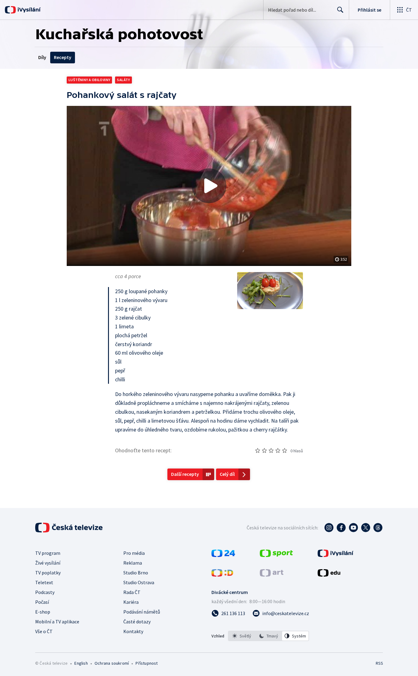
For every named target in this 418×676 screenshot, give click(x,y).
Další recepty (185, 474)
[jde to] (271, 450)
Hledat (340, 9)
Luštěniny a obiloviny (89, 79)
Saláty (123, 79)
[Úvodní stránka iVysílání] (28, 9)
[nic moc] (264, 450)
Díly (42, 57)
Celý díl (227, 474)
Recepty (62, 57)
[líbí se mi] (277, 450)
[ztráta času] (257, 450)
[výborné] (284, 450)
